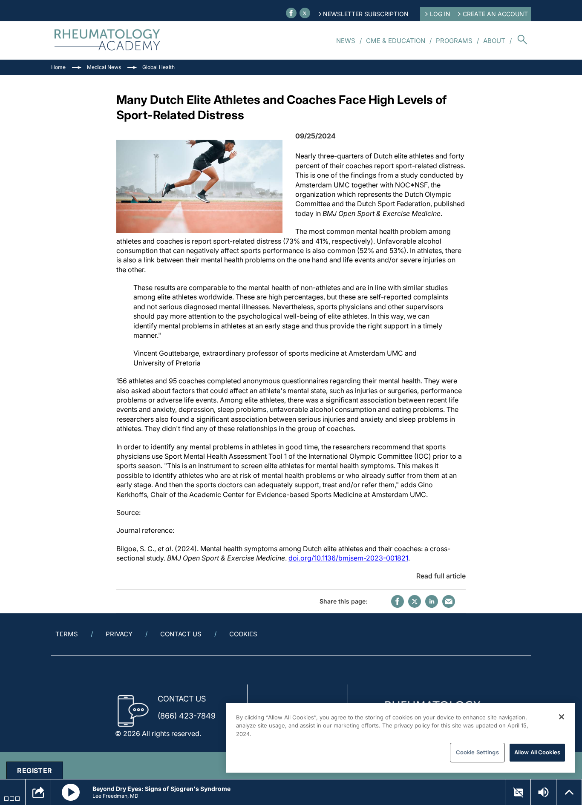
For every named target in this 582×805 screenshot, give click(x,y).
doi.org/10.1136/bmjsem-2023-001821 (348, 558)
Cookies (243, 634)
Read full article (441, 576)
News (345, 41)
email (448, 601)
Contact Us (181, 634)
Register (34, 770)
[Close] (561, 716)
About (494, 41)
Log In (440, 13)
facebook (397, 601)
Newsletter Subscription (366, 13)
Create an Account (495, 13)
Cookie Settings (477, 752)
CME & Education (395, 41)
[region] (400, 738)
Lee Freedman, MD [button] (115, 796)
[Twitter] (305, 13)
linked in (431, 601)
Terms (66, 634)
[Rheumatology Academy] (107, 40)
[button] (70, 792)
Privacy (119, 634)
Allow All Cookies (537, 752)
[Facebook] (291, 13)
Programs (454, 41)
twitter (414, 601)
